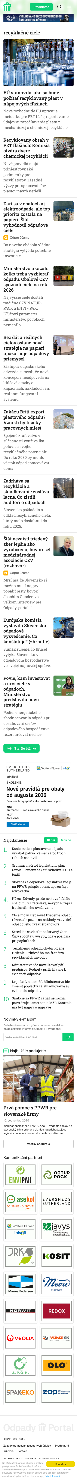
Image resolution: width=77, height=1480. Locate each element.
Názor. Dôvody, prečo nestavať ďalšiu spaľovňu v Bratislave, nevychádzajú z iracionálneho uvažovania (42, 903)
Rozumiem (60, 1464)
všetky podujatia (38, 1144)
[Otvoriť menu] (69, 7)
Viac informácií (53, 1476)
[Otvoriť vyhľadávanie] (59, 7)
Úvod (8, 7)
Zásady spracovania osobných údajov (27, 1446)
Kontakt (22, 1451)
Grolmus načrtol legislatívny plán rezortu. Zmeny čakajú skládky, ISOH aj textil (43, 870)
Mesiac (66, 840)
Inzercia (8, 1451)
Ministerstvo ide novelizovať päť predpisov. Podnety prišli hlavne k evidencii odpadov (39, 969)
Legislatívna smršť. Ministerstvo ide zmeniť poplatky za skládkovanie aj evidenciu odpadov (41, 986)
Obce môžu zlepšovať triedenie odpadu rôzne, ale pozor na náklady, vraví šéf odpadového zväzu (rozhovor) (42, 919)
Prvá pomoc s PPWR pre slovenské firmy (29, 1110)
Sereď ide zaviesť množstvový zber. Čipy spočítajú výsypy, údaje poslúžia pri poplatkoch (41, 936)
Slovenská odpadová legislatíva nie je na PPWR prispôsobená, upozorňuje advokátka (41, 886)
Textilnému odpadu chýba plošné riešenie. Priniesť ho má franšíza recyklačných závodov (38, 952)
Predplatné (41, 7)
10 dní (51, 840)
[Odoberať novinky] (68, 1037)
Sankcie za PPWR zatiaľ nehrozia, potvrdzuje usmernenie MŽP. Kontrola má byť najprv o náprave (42, 1002)
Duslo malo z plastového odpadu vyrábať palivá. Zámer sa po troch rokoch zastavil (39, 853)
